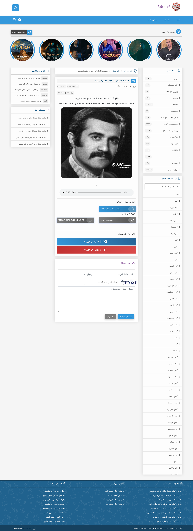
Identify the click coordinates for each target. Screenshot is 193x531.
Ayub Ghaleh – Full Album (53, 508)
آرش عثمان (174, 298)
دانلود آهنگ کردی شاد (169, 117)
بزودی (175, 98)
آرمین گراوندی (172, 416)
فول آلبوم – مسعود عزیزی (54, 521)
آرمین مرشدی (173, 422)
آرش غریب (174, 305)
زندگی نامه (174, 137)
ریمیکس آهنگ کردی (170, 130)
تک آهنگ (174, 104)
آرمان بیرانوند (173, 357)
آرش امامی (174, 272)
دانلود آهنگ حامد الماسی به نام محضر (32, 144)
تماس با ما (152, 20)
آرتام (176, 240)
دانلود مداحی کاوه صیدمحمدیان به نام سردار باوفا (20, 95)
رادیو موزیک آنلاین (170, 124)
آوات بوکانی (173, 468)
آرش (176, 259)
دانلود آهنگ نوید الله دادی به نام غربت (32, 131)
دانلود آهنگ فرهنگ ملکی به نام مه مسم (32, 118)
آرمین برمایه (173, 396)
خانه (178, 20)
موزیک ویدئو (173, 169)
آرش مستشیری (172, 318)
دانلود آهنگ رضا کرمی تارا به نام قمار (24, 89)
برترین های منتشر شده (113, 491)
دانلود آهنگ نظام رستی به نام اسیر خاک (32, 124)
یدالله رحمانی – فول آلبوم (54, 513)
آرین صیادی (173, 442)
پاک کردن (110, 316)
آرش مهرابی (173, 324)
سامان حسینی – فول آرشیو (53, 495)
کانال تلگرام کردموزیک (94, 241)
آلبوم (176, 78)
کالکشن (175, 150)
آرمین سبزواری (172, 409)
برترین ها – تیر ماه (115, 495)
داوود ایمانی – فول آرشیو (54, 491)
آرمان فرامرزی (173, 377)
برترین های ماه (172, 91)
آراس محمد (173, 220)
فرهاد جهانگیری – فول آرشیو (53, 500)
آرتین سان (174, 253)
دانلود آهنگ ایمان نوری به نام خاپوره (167, 517)
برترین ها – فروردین (114, 500)
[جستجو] (15, 7)
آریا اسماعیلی (173, 429)
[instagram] (14, 20)
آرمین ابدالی (173, 390)
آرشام (176, 337)
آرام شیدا (174, 233)
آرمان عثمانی (173, 370)
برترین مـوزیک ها (19, 32)
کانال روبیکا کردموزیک (94, 249)
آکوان (176, 461)
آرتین (176, 246)
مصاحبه (166, 20)
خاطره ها (174, 111)
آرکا (177, 344)
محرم (176, 156)
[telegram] (20, 20)
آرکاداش (175, 351)
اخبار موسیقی (172, 85)
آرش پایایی (174, 279)
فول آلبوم (174, 143)
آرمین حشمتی (172, 403)
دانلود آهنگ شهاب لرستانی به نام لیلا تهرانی (164, 513)
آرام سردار (174, 227)
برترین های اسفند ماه (114, 504)
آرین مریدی (173, 455)
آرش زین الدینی (172, 292)
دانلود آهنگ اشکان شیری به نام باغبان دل (165, 521)
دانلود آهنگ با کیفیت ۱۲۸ (110, 209)
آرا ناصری (174, 214)
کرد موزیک (128, 71)
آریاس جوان (173, 435)
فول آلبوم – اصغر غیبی (55, 517)
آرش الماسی (173, 266)
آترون (176, 201)
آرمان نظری (173, 383)
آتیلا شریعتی (173, 207)
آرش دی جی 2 (172, 285)
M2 (178, 194)
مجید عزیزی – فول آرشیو (54, 504)
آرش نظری (174, 331)
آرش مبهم (174, 311)
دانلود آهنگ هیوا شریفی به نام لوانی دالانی (31, 137)
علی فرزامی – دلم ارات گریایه (28, 78)
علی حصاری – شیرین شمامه (29, 101)
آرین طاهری (173, 448)
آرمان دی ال (173, 364)
